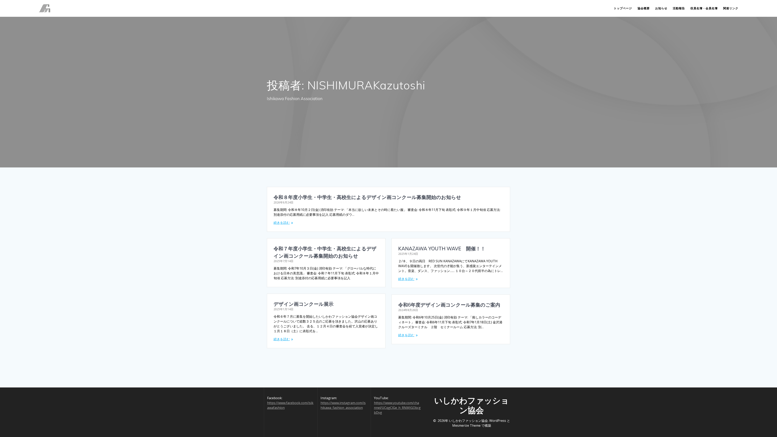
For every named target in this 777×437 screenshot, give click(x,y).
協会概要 (644, 8)
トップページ (623, 8)
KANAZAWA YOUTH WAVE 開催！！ (441, 248)
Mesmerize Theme (466, 425)
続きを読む (282, 222)
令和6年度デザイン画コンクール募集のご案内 (449, 305)
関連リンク (730, 8)
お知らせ (661, 8)
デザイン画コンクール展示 (303, 304)
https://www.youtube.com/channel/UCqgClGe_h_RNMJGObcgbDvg (397, 408)
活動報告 (679, 8)
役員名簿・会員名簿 (704, 8)
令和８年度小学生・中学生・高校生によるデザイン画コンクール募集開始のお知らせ (367, 197)
